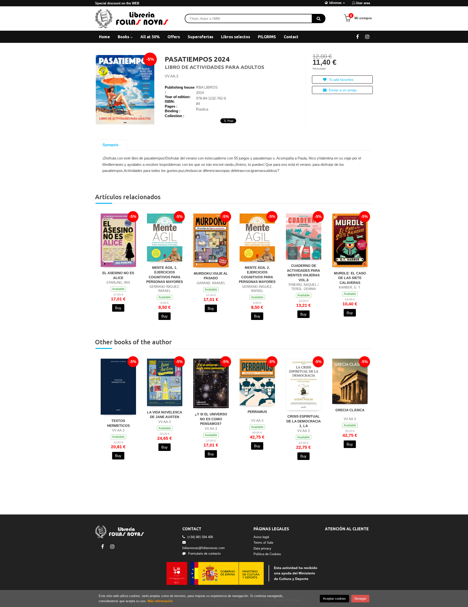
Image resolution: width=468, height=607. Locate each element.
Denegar (360, 598)
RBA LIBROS (207, 87)
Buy (118, 308)
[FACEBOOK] (357, 36)
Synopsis (110, 145)
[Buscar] (318, 18)
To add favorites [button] (340, 80)
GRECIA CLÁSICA (349, 410)
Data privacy (262, 548)
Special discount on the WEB (117, 3)
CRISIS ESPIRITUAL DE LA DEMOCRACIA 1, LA (303, 421)
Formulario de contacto (204, 553)
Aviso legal (261, 537)
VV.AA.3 (171, 76)
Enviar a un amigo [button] (342, 90)
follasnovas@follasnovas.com (203, 548)
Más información (160, 601)
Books (124, 37)
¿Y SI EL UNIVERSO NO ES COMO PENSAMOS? (211, 419)
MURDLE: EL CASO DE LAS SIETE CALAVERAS (350, 278)
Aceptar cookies (334, 598)
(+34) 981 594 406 (200, 537)
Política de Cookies (267, 554)
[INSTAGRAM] (367, 36)
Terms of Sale (263, 542)
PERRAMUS (257, 412)
